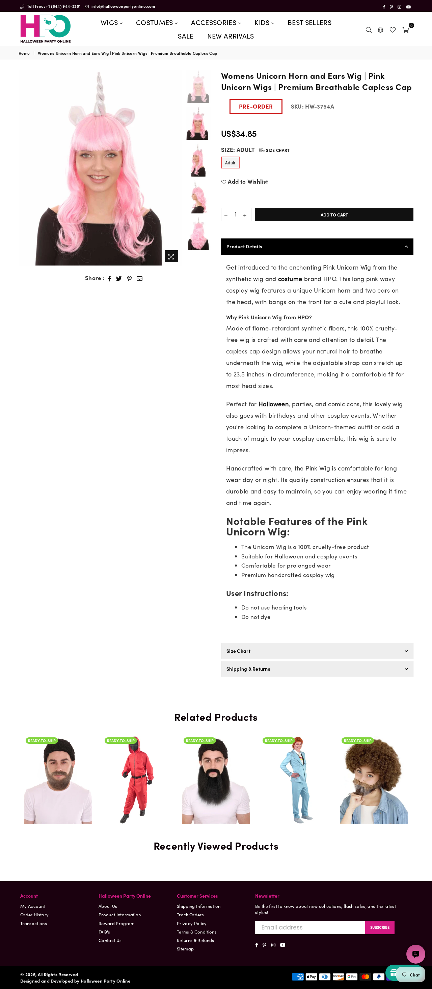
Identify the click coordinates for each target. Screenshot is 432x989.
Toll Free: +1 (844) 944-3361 (53, 6)
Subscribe (379, 927)
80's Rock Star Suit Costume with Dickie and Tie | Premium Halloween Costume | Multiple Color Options (295, 736)
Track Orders (190, 914)
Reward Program (117, 923)
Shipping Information (199, 906)
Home (24, 53)
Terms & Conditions (197, 931)
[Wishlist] (392, 29)
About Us (108, 906)
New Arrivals (230, 35)
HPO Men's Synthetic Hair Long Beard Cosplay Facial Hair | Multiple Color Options (216, 752)
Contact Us (110, 940)
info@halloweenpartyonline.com (122, 6)
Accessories (214, 22)
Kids (262, 22)
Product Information (120, 914)
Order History (34, 914)
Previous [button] (24, 168)
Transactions (33, 923)
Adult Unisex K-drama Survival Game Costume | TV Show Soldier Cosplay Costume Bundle (137, 770)
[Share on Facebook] (109, 278)
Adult (230, 162)
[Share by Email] (140, 278)
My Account (32, 906)
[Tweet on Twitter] (119, 278)
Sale (185, 35)
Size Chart (277, 150)
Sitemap (185, 948)
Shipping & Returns (248, 668)
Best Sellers (309, 22)
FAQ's (104, 931)
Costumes (155, 22)
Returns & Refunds (195, 940)
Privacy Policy (192, 923)
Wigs (110, 22)
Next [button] (176, 168)
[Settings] (380, 29)
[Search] (369, 29)
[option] (100, 168)
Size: (255, 150)
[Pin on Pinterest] (129, 278)
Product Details (244, 246)
